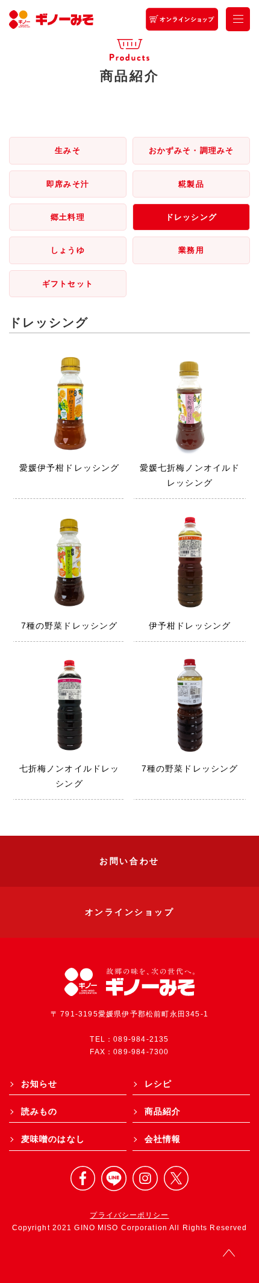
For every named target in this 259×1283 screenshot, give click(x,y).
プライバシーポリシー (129, 1215)
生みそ (67, 150)
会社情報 (163, 1139)
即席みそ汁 (67, 184)
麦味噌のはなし (53, 1139)
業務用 (191, 250)
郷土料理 (67, 217)
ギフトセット (67, 283)
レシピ (158, 1083)
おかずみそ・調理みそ (191, 150)
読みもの (39, 1111)
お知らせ (39, 1083)
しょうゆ (67, 250)
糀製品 (191, 184)
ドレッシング (191, 217)
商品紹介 (163, 1111)
